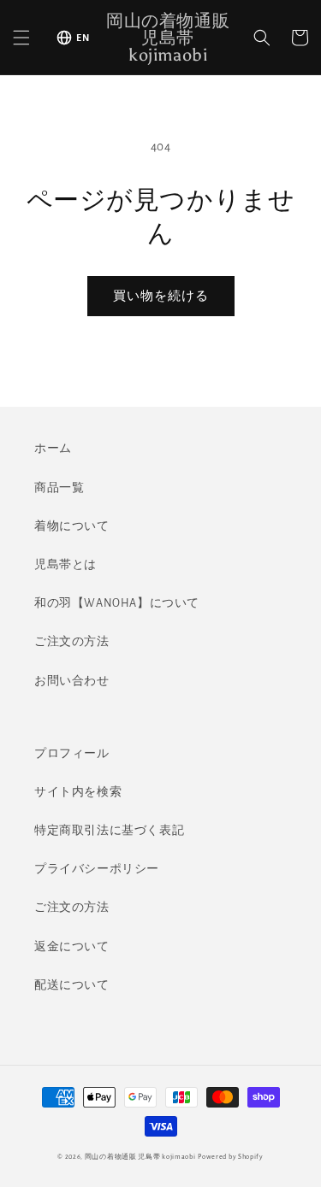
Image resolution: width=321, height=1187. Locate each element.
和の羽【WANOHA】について (116, 603)
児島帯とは (65, 565)
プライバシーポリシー (96, 869)
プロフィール (72, 754)
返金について (72, 947)
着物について (72, 526)
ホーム (53, 449)
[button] (21, 37)
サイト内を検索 (78, 792)
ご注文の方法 (72, 642)
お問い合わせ (72, 681)
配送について (72, 985)
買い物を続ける (161, 296)
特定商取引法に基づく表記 (109, 831)
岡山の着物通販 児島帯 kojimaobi (140, 1157)
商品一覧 (59, 488)
